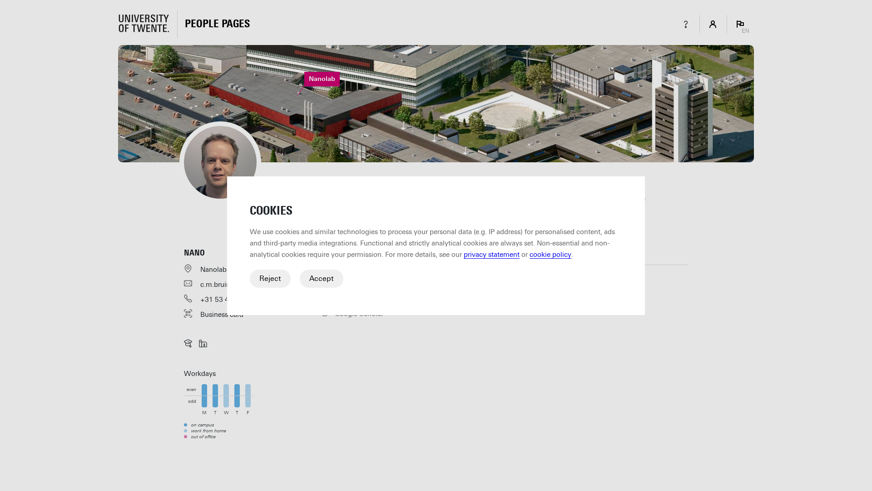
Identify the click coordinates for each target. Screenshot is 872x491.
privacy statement (492, 255)
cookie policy (550, 255)
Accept (321, 278)
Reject (270, 278)
